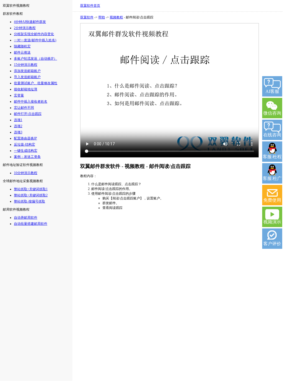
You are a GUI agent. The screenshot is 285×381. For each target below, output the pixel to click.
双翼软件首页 (90, 6)
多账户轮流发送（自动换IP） (35, 59)
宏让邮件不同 (24, 108)
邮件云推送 (22, 52)
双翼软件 (87, 17)
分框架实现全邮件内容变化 (34, 34)
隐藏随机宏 (22, 46)
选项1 (18, 120)
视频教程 (116, 17)
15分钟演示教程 (25, 65)
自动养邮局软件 (25, 218)
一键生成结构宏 (25, 151)
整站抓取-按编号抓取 (29, 201)
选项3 (18, 132)
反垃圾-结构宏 (24, 144)
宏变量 (19, 95)
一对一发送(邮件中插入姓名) (35, 40)
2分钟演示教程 (25, 28)
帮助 (101, 17)
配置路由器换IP (25, 138)
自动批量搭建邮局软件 (30, 224)
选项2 (18, 126)
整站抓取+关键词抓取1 (31, 189)
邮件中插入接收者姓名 (30, 101)
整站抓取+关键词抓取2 (31, 195)
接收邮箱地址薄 (25, 89)
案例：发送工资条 (27, 157)
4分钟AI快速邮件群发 (30, 22)
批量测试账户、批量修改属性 (35, 83)
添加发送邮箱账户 (27, 71)
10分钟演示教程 (25, 173)
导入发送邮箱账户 (27, 77)
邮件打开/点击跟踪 (27, 114)
